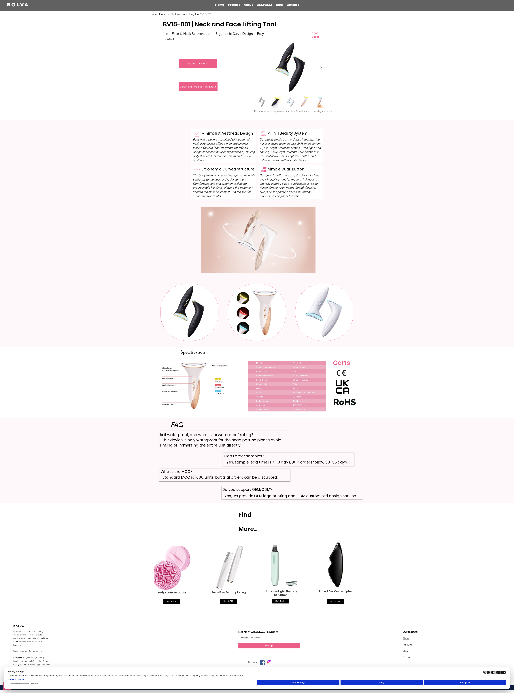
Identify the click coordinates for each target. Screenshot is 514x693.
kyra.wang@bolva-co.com (31, 651)
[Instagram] (269, 662)
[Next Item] (321, 67)
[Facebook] (262, 662)
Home (153, 14)
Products (164, 14)
